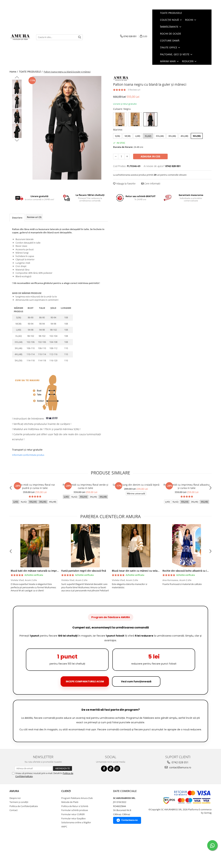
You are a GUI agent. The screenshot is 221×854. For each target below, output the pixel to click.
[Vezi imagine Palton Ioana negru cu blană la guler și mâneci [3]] (17, 131)
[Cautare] (79, 37)
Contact (13, 810)
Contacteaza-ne (129, 820)
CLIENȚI (66, 791)
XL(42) (148, 135)
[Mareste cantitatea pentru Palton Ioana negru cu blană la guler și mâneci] (127, 156)
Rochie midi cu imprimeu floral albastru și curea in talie (187, 486)
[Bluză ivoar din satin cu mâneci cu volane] (136, 545)
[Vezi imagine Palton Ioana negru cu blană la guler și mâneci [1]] (17, 101)
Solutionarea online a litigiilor (76, 822)
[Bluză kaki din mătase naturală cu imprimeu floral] (34, 545)
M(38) (128, 135)
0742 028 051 (180, 762)
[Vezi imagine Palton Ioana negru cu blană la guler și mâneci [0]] (17, 87)
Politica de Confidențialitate (23, 806)
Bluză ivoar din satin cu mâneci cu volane (136, 570)
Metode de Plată (69, 802)
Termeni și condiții (18, 802)
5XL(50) (197, 135)
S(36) (117, 135)
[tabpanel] (67, 128)
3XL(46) (172, 135)
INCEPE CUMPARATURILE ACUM (85, 681)
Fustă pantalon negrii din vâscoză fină (83, 570)
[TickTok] (111, 769)
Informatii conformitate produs (28, 454)
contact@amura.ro (180, 767)
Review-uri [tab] (34, 217)
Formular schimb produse (74, 810)
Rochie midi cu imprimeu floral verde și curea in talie (85, 486)
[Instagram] (117, 769)
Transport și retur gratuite (27, 449)
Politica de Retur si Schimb (74, 806)
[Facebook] (104, 769)
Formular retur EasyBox (73, 818)
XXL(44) (160, 135)
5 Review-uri (134, 89)
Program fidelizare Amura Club (77, 798)
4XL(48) (184, 135)
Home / (13, 71)
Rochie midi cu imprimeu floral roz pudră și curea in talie (35, 486)
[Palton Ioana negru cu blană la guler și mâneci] (67, 128)
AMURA (14, 791)
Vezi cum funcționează (136, 681)
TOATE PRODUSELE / (31, 71)
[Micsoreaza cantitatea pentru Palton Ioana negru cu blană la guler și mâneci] (115, 156)
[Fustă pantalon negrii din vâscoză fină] (85, 545)
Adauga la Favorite (126, 183)
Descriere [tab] (17, 217)
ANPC (64, 826)
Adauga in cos (150, 156)
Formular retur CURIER (73, 814)
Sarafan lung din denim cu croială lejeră (136, 484)
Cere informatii (152, 183)
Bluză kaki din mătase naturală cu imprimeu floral (40, 570)
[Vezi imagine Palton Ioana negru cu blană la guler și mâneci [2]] (17, 116)
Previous (17, 77)
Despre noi (15, 798)
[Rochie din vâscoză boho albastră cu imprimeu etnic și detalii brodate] (186, 545)
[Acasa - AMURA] (20, 37)
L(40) (137, 135)
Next (17, 140)
